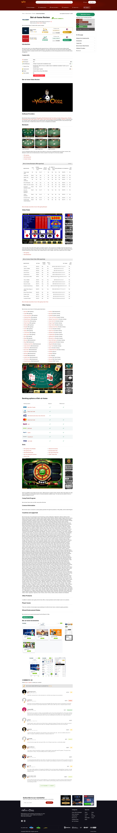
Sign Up (92, 2)
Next (61, 228)
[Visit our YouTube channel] (22, 821)
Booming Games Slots (53, 450)
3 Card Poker (26, 332)
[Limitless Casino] (66, 800)
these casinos (40, 22)
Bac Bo (50, 347)
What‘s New (87, 817)
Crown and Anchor (27, 315)
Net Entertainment (45, 118)
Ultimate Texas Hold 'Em (54, 319)
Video (92, 812)
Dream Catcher (52, 324)
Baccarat (25, 311)
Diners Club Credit (31, 411)
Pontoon (50, 311)
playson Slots (26, 456)
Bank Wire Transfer (31, 407)
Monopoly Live (52, 338)
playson (66, 118)
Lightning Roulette (52, 342)
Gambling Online (75, 819)
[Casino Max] (89, 800)
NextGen (63, 119)
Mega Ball (51, 343)
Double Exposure (27, 319)
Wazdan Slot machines (53, 448)
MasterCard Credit (31, 419)
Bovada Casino (33, 38)
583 (36, 39)
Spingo (25, 330)
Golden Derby (27, 347)
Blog (92, 814)
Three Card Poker (52, 317)
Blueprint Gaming (52, 119)
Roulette (25, 326)
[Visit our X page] (25, 821)
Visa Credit (30, 441)
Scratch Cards (27, 357)
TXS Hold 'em (27, 359)
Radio (86, 819)
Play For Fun (74, 817)
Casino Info (78, 43)
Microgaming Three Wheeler (30, 448)
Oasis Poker (26, 351)
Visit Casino (66, 32)
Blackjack (78, 50)
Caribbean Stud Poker (28, 343)
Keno (25, 336)
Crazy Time (51, 345)
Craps (25, 313)
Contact (86, 814)
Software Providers (80, 48)
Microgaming (39, 118)
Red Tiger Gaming (32, 119)
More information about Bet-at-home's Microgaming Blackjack (34, 206)
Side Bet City (51, 332)
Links (86, 815)
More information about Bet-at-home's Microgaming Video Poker (35, 301)
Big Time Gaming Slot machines (30, 454)
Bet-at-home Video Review (82, 45)
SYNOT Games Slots (53, 454)
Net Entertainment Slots (28, 452)
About (86, 812)
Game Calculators (75, 814)
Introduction (79, 40)
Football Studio (52, 334)
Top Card (51, 328)
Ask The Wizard (75, 821)
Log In (86, 2)
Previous (24, 228)
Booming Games (25, 119)
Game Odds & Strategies (77, 812)
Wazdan (69, 118)
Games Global (46, 119)
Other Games (26, 334)
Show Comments (57, 18)
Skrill (28, 424)
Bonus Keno (26, 349)
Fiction (92, 817)
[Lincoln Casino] (77, 800)
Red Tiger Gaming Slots (53, 452)
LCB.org (50, 685)
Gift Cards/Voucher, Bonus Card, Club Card (36, 415)
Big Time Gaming (53, 118)
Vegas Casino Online (33, 30)
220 (36, 31)
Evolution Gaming (60, 118)
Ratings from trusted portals (82, 38)
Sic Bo (25, 328)
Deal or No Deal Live (53, 340)
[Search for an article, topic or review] (71, 2)
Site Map (93, 815)
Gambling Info (74, 815)
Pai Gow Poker (27, 321)
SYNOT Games (40, 119)
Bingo (25, 338)
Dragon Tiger (51, 323)
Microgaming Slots (27, 450)
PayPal (29, 432)
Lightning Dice (51, 336)
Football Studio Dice (53, 349)
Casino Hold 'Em (27, 345)
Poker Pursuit (26, 323)
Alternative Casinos (39, 75)
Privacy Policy (93, 831)
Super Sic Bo (51, 330)
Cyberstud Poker (27, 317)
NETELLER (30, 428)
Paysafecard (30, 436)
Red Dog (26, 324)
